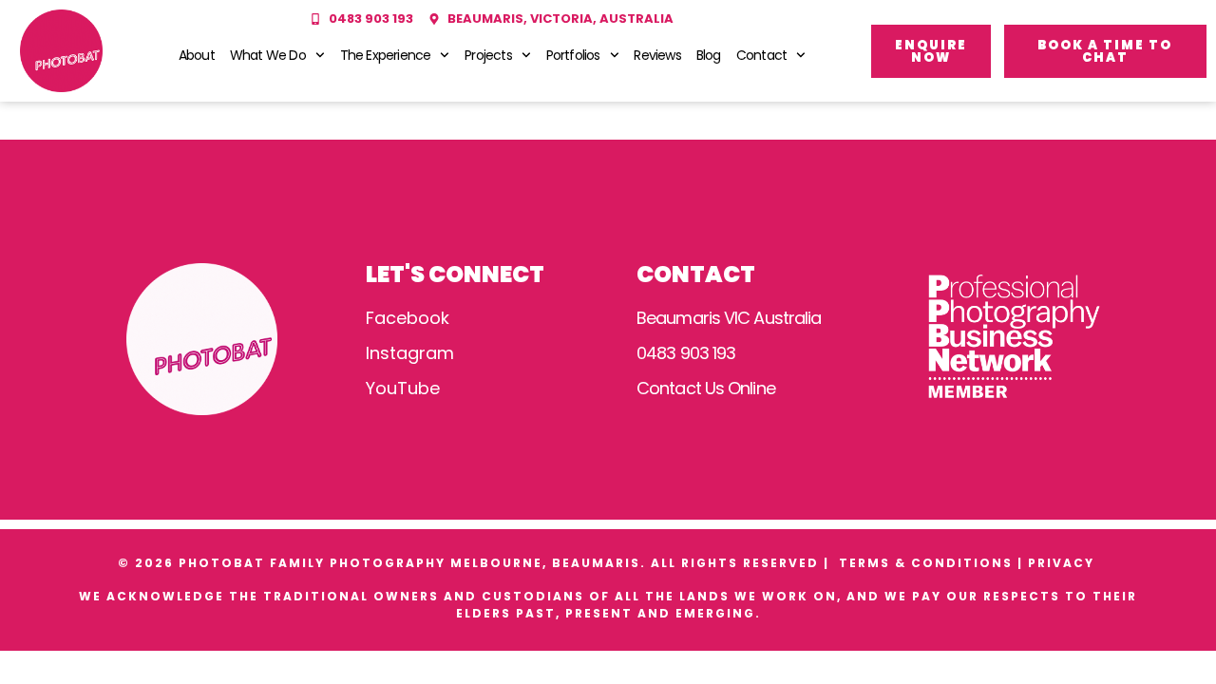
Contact (761, 55)
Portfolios (573, 55)
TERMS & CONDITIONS (926, 563)
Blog (708, 55)
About (197, 55)
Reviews (657, 55)
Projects (488, 55)
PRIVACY (1063, 563)
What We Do (268, 55)
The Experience (385, 55)
